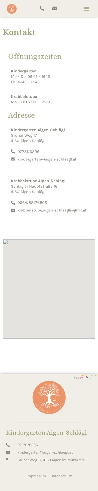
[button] (86, 8)
